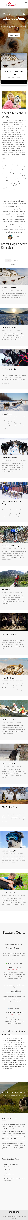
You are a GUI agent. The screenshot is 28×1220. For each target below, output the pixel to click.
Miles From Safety (9, 327)
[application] (13, 82)
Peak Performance (9, 457)
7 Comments (20, 853)
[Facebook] (10, 1212)
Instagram (5, 1068)
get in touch (12, 1060)
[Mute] (19, 82)
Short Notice (7, 413)
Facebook (18, 1066)
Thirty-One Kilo (8, 763)
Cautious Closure (9, 719)
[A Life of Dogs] (9, 4)
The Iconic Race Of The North (11, 502)
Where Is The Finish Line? (14, 73)
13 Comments (19, 680)
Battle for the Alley (10, 634)
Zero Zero (6, 589)
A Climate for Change (11, 545)
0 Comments (19, 290)
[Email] (17, 1212)
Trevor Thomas (14, 967)
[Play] (3, 82)
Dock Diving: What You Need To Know (14, 1179)
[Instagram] (14, 1212)
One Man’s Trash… (9, 892)
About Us (21, 156)
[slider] (23, 83)
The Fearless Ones (9, 807)
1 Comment (22, 506)
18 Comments (21, 895)
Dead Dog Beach (8, 677)
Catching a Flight (9, 850)
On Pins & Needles (9, 369)
